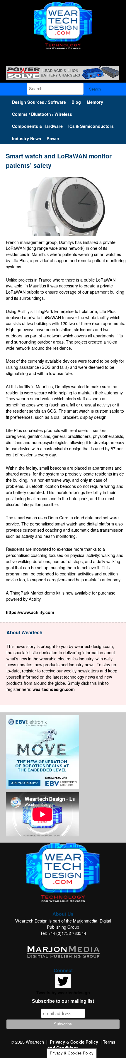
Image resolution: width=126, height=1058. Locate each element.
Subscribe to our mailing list (63, 1001)
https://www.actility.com (30, 612)
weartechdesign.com (54, 689)
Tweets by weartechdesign (63, 992)
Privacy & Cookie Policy (74, 1042)
